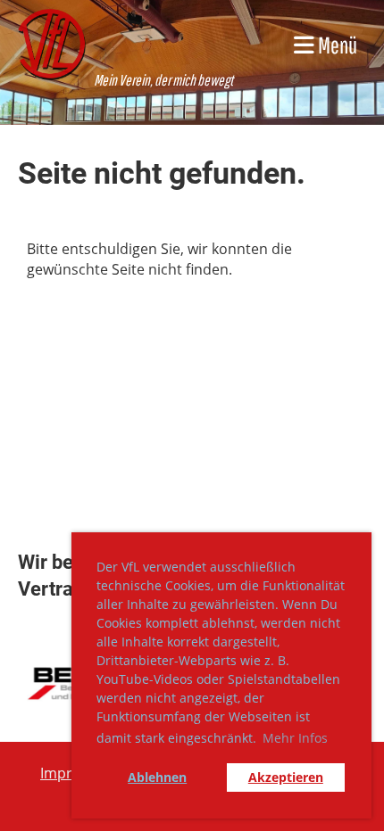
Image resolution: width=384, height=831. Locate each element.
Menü (335, 44)
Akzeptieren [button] (285, 777)
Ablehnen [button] (157, 777)
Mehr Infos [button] (295, 737)
